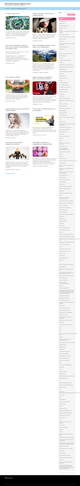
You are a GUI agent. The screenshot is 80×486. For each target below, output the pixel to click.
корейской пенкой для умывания (65, 60)
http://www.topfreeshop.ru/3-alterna (65, 127)
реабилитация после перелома (64, 207)
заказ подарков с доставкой (64, 297)
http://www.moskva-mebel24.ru (64, 401)
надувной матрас (62, 121)
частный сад (61, 459)
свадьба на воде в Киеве (63, 427)
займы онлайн (61, 216)
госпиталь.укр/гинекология (64, 84)
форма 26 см (61, 190)
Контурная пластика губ (63, 378)
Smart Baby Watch (62, 266)
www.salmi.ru (61, 73)
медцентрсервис (62, 218)
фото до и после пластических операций (66, 117)
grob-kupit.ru (61, 260)
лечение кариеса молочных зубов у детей (66, 342)
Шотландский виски (62, 177)
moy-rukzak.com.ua (62, 417)
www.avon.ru (61, 62)
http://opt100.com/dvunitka (63, 446)
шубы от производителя (63, 205)
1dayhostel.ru (61, 41)
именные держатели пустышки (64, 351)
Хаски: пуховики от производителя (65, 364)
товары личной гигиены (63, 314)
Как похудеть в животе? (13, 77)
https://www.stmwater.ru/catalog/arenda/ (66, 203)
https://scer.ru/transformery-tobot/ (65, 188)
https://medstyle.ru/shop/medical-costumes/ (66, 437)
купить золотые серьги (63, 277)
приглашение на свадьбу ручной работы (66, 214)
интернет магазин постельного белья (66, 53)
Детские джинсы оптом (63, 146)
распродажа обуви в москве (64, 295)
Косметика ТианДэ (62, 387)
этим (60, 331)
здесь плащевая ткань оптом (64, 300)
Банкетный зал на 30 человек (64, 179)
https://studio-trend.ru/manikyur (64, 415)
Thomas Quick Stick (62, 181)
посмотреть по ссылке (63, 78)
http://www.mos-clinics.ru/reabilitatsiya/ (65, 312)
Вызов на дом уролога (63, 131)
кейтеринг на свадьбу (63, 112)
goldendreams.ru (62, 23)
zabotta (60, 195)
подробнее (61, 138)
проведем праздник (62, 110)
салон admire (61, 93)
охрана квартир (62, 255)
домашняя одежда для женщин (64, 455)
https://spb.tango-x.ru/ (63, 158)
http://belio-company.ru (63, 91)
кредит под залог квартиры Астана (65, 382)
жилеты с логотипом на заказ (64, 244)
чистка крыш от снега (63, 408)
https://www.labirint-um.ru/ (63, 175)
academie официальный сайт (64, 358)
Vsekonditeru (61, 322)
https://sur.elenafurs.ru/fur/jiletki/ (64, 151)
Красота (41, 40)
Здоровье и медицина (43, 72)
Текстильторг (61, 223)
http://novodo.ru (62, 450)
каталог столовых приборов (64, 227)
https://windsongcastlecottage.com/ (65, 410)
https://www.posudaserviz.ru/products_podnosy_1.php (68, 160)
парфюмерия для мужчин (63, 25)
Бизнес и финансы (43, 134)
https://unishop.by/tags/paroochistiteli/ (65, 193)
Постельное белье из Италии (64, 251)
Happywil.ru (61, 285)
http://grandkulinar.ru (62, 69)
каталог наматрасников (63, 103)
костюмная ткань (62, 253)
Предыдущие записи (11, 173)
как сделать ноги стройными (64, 360)
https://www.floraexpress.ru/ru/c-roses (65, 320)
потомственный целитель (63, 46)
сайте (60, 397)
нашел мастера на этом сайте (64, 310)
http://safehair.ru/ (62, 49)
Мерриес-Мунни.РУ (62, 55)
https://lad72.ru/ (62, 225)
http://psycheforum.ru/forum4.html (65, 87)
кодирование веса (62, 373)
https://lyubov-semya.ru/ (63, 209)
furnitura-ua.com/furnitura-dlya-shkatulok (66, 264)
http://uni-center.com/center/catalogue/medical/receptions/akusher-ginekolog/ (69, 31)
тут (59, 51)
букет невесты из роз (63, 106)
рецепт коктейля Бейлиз (63, 280)
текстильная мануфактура (64, 353)
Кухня (13, 63)
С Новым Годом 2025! (12, 13)
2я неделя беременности (63, 82)
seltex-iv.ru (61, 232)
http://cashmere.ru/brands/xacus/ (65, 108)
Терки (60, 362)
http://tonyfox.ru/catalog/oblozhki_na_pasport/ (67, 236)
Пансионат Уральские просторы (65, 248)
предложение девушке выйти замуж (65, 457)
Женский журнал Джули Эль (18, 3)
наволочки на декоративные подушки (66, 71)
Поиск (60, 12)
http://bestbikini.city (62, 399)
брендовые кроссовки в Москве (64, 98)
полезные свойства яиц (63, 21)
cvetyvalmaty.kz (62, 184)
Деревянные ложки (62, 344)
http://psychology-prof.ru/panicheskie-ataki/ (66, 242)
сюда (60, 329)
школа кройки (61, 367)
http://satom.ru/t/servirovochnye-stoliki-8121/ (67, 36)
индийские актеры (62, 39)
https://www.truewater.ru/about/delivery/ (66, 200)
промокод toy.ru (62, 349)
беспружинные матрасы (63, 89)
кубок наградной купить (63, 257)
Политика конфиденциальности (19, 8)
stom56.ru (61, 431)
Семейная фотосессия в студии (65, 355)
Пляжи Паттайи (62, 425)
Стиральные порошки (63, 371)
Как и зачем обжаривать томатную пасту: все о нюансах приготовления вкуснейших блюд (17, 47)
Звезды (40, 104)
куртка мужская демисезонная (64, 129)
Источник (60, 80)
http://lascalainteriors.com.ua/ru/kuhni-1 (66, 448)
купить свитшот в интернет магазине (65, 324)
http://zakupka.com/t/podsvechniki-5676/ (66, 64)
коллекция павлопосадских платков (65, 186)
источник (60, 140)
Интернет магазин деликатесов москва (66, 234)
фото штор (61, 156)
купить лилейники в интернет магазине (66, 275)
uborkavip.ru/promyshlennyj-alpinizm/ (65, 412)
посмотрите (61, 429)
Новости (14, 37)
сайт (60, 326)
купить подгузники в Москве (64, 34)
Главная (7, 8)
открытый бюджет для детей (64, 136)
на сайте (60, 246)
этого (60, 119)
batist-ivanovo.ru (62, 305)
